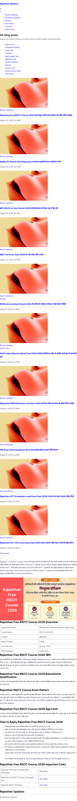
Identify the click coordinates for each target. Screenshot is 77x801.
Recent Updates (11, 15)
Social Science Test (12, 71)
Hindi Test (9, 50)
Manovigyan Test (12, 56)
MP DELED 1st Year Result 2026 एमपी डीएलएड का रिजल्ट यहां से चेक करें (29, 208)
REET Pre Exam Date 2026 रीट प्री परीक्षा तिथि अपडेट (22, 254)
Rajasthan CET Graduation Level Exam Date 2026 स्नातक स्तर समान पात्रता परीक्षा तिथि (37, 496)
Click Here (43, 771)
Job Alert (8, 26)
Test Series (9, 24)
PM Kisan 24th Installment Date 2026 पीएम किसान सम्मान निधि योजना (29, 450)
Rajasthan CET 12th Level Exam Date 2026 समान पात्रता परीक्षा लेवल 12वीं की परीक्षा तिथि (36, 543)
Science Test (10, 68)
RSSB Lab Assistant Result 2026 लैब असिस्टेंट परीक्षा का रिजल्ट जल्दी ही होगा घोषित (33, 304)
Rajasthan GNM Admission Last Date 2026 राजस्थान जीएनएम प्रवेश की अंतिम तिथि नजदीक (37, 403)
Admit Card (9, 29)
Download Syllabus (12, 18)
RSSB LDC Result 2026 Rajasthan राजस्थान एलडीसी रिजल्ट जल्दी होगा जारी (30, 161)
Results (8, 21)
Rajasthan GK (10, 59)
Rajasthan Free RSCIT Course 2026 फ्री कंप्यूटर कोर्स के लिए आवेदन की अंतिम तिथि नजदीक (36, 115)
